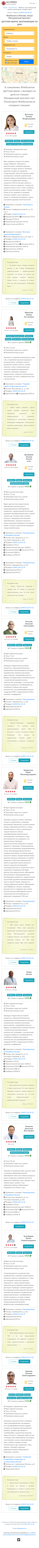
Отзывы (13, 303)
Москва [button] (32, 3)
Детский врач (12, 63)
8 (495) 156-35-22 (19, 214)
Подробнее (29, 132)
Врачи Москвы (13, 7)
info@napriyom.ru (22, 1528)
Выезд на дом (12, 60)
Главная (5, 7)
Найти (26, 61)
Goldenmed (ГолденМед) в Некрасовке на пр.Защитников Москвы (17, 1459)
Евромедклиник (28, 563)
